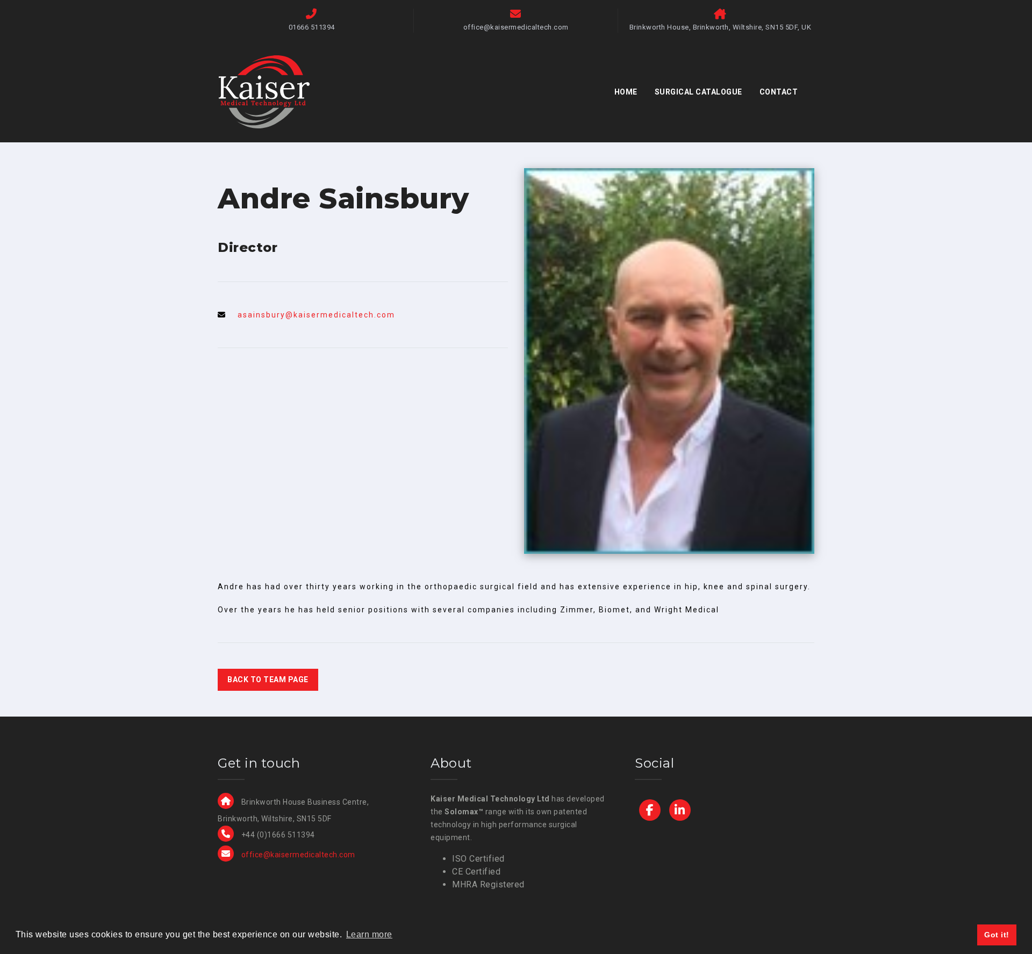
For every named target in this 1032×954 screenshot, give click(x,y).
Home (625, 92)
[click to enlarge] (669, 360)
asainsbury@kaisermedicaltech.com (316, 314)
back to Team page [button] (268, 679)
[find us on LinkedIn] (680, 810)
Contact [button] (778, 92)
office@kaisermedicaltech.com (298, 854)
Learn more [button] (369, 934)
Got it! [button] (996, 934)
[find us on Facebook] (650, 810)
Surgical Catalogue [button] (698, 92)
